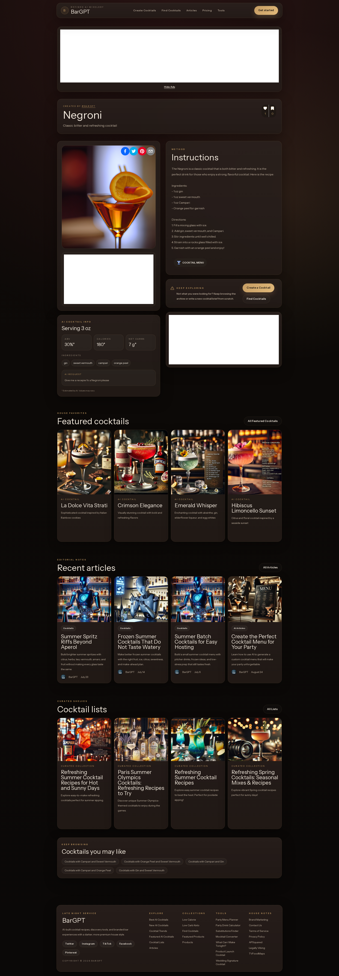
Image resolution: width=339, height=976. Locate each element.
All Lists (272, 709)
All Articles (270, 567)
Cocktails (68, 628)
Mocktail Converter (227, 936)
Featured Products (193, 936)
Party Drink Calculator (228, 925)
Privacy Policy (257, 936)
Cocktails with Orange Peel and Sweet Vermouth (152, 861)
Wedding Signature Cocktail (227, 962)
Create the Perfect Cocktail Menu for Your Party (253, 641)
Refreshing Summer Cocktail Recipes (196, 777)
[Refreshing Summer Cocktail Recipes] (198, 739)
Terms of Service (259, 931)
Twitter (69, 943)
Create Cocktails (144, 10)
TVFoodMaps (257, 953)
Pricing (207, 10)
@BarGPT (88, 106)
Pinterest (71, 952)
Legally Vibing (257, 948)
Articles (191, 10)
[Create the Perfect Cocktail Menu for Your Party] (255, 599)
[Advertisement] (169, 55)
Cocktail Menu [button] (193, 262)
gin (65, 363)
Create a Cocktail (258, 287)
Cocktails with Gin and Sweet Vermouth (141, 870)
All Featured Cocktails (263, 421)
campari (103, 363)
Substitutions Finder (227, 931)
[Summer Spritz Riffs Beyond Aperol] (84, 599)
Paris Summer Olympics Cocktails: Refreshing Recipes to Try (141, 783)
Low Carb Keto (190, 925)
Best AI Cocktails (158, 919)
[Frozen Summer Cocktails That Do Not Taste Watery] (141, 599)
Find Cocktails (171, 10)
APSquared (255, 942)
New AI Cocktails (158, 925)
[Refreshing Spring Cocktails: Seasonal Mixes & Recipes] (255, 739)
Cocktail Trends (158, 931)
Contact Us (255, 925)
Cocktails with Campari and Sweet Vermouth (90, 861)
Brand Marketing (258, 919)
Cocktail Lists (156, 942)
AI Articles (239, 628)
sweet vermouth (82, 363)
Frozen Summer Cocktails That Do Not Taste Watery (139, 641)
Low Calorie (189, 919)
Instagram (88, 943)
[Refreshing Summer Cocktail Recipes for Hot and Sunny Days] (84, 739)
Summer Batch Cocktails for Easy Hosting (196, 641)
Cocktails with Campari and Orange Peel (88, 870)
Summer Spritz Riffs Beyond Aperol (79, 641)
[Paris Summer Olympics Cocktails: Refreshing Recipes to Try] (141, 739)
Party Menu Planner (227, 919)
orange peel (121, 363)
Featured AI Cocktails (161, 936)
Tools (221, 10)
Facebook (125, 943)
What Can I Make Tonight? (225, 944)
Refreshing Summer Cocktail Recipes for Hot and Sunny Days (82, 780)
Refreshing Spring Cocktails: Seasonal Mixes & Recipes (254, 777)
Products (187, 942)
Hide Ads (169, 86)
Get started (266, 10)
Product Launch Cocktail (225, 953)
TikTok (107, 943)
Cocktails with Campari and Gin (206, 861)
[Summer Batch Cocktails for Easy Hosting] (198, 599)
